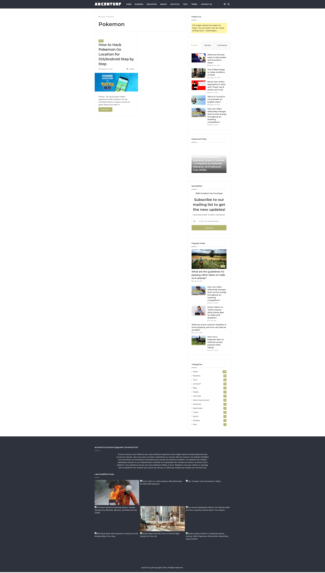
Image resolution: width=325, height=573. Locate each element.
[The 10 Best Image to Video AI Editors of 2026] (199, 73)
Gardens (196, 420)
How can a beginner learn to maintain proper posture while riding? (215, 342)
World (195, 372)
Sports (195, 416)
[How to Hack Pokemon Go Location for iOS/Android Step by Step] (116, 82)
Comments (222, 45)
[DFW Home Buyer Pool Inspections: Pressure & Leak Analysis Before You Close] (117, 544)
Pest (195, 424)
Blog (195, 388)
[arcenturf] (108, 4)
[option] (209, 159)
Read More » (105, 109)
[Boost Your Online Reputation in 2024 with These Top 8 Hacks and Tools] (199, 85)
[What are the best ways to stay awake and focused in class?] (199, 58)
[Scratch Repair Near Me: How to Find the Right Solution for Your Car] (162, 544)
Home (128, 4)
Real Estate (197, 408)
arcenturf (197, 384)
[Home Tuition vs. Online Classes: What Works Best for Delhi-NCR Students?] (199, 310)
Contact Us (206, 4)
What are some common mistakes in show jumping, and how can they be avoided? (209, 327)
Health (163, 4)
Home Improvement (201, 400)
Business (139, 4)
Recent (208, 45)
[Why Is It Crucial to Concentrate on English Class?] (199, 100)
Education (152, 4)
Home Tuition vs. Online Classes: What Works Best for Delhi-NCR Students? (215, 312)
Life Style (174, 4)
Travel (194, 4)
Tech (185, 4)
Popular (194, 45)
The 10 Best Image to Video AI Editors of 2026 (216, 72)
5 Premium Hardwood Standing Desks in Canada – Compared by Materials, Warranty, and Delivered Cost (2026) (208, 163)
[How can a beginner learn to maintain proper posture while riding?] (199, 340)
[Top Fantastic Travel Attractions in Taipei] (208, 492)
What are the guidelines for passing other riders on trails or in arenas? (208, 274)
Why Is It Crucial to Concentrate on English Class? (216, 99)
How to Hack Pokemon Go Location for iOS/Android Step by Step (116, 54)
